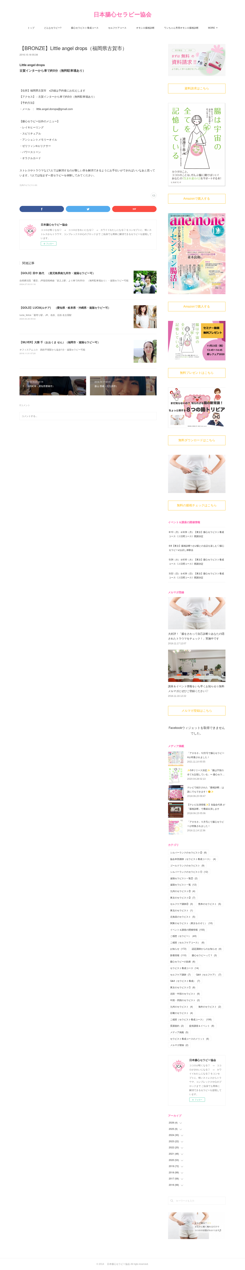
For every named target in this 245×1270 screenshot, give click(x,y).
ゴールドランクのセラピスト (187, 865)
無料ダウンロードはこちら (196, 440)
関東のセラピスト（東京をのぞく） (191, 923)
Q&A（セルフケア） (208, 974)
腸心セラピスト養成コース (85, 27)
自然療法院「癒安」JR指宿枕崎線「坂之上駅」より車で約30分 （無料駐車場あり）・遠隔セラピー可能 (74, 280)
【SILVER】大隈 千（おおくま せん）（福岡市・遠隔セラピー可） (60, 342)
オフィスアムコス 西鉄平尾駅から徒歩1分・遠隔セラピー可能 (52, 349)
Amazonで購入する (196, 198)
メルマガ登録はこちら (196, 710)
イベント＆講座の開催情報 (187, 929)
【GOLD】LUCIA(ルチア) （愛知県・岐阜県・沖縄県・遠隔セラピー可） (65, 307)
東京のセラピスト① (182, 987)
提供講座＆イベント (201, 1025)
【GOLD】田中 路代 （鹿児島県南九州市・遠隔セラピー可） (57, 273)
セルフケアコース (117, 27)
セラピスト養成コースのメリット (189, 1038)
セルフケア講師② (181, 903)
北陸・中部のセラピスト (185, 993)
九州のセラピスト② (182, 891)
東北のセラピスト (181, 910)
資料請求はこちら (197, 88)
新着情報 (178, 955)
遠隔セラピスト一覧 (183, 884)
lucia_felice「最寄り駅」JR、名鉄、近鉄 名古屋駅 (46, 314)
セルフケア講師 (180, 974)
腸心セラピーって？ (204, 955)
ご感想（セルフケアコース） (187, 942)
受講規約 (177, 1025)
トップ (31, 27)
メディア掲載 (179, 1032)
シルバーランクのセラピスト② (188, 852)
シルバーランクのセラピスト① (189, 871)
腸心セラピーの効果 (182, 961)
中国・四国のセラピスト (185, 1000)
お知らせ (178, 948)
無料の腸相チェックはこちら (197, 505)
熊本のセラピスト (209, 903)
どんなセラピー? (52, 27)
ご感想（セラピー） (183, 935)
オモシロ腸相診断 (145, 27)
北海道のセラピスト (182, 916)
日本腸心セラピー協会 (123, 14)
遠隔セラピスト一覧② (184, 878)
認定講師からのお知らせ (206, 948)
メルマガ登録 (179, 1045)
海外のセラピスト (209, 1006)
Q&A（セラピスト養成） (185, 980)
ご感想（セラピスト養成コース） (191, 1019)
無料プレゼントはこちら (197, 372)
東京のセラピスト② (182, 897)
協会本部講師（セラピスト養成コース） (193, 858)
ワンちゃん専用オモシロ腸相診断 (181, 27)
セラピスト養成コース (184, 968)
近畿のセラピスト (181, 1012)
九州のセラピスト (181, 1006)
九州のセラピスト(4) (28, 185)
